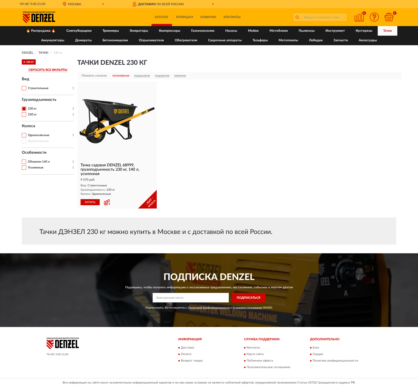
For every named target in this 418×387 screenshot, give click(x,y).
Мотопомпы (288, 40)
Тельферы (260, 40)
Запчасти (341, 40)
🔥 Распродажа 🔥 (41, 30)
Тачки (387, 30)
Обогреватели (186, 40)
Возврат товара (192, 360)
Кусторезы (364, 30)
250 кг (32, 114)
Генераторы (139, 30)
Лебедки (316, 40)
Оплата (186, 354)
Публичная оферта (260, 360)
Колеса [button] (28, 126)
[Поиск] (297, 17)
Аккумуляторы (52, 40)
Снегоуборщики (79, 30)
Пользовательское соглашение (268, 367)
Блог (316, 347)
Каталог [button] (162, 17)
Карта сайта (255, 354)
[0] (389, 17)
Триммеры (111, 30)
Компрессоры (169, 30)
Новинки (208, 17)
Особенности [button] (34, 153)
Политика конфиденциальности (335, 360)
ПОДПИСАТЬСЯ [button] (248, 297)
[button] (374, 17)
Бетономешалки (115, 40)
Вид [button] (25, 79)
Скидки (318, 354)
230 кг (32, 108)
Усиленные (35, 167)
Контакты (232, 17)
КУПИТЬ (90, 202)
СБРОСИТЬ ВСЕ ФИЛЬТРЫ (48, 70)
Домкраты (83, 40)
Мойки (253, 30)
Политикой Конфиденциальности (209, 307)
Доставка (187, 347)
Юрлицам (184, 17)
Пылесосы (307, 30)
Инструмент (335, 30)
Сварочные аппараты (225, 40)
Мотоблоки (279, 30)
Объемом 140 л (39, 161)
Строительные (38, 88)
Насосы (231, 30)
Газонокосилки (202, 30)
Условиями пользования (247, 307)
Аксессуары (368, 40)
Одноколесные (38, 135)
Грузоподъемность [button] (39, 100)
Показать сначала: (94, 75)
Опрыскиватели (151, 40)
